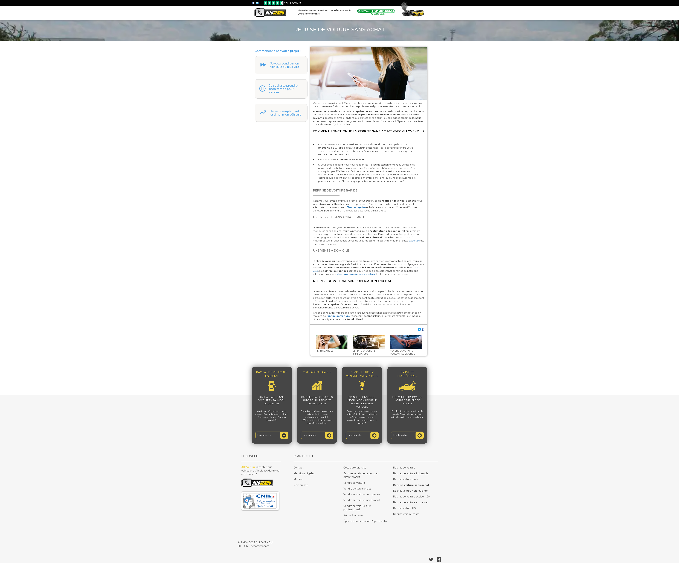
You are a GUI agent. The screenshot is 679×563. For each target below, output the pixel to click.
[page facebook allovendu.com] (253, 2)
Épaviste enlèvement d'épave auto (365, 521)
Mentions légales (304, 473)
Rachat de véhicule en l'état (271, 374)
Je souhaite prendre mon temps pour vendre (283, 89)
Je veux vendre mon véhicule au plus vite (284, 65)
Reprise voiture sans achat (411, 485)
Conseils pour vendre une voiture (362, 374)
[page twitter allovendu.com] (257, 2)
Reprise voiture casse (406, 514)
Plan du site (301, 485)
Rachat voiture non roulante (410, 490)
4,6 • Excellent (292, 2)
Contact (298, 467)
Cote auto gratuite (354, 467)
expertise (414, 240)
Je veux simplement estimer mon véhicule (285, 113)
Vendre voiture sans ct (357, 488)
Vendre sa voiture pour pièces (361, 494)
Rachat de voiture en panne (410, 502)
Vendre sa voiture (354, 482)
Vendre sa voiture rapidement (361, 500)
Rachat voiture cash (405, 479)
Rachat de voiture (404, 467)
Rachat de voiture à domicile (410, 473)
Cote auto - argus (317, 372)
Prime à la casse (353, 515)
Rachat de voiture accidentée (411, 496)
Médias (298, 479)
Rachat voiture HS (404, 508)
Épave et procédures (407, 374)
